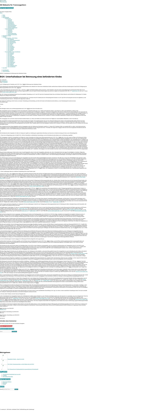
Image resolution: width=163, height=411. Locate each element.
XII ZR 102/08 (26, 201)
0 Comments (5, 82)
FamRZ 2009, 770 (33, 210)
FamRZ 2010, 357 (75, 90)
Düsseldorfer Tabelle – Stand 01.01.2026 (16, 359)
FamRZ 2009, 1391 (34, 201)
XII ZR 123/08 (5, 92)
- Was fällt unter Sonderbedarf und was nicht (11, 374)
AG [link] (1, 311)
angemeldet (6, 323)
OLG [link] (5, 271)
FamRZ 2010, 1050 (7, 280)
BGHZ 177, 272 (48, 201)
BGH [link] (76, 227)
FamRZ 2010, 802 (77, 209)
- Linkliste (5, 375)
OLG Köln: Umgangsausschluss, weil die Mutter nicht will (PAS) (21, 364)
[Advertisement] (38, 341)
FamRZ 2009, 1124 (58, 210)
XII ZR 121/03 (79, 299)
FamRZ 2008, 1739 (57, 201)
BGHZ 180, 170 (25, 210)
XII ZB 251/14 (3, 309)
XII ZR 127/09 (79, 271)
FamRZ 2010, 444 (12, 92)
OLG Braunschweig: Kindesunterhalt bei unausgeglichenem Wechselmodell (23, 369)
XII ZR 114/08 (51, 210)
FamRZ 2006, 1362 (23, 208)
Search (1, 389)
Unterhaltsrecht (4, 81)
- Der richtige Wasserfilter (8, 376)
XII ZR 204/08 (70, 209)
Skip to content (3, 0)
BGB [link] (24, 84)
